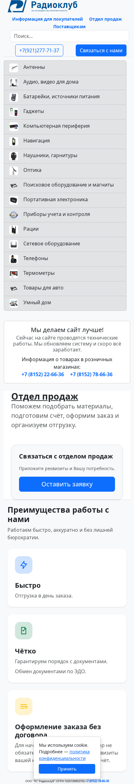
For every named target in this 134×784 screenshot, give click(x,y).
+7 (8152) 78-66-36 (91, 374)
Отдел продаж (105, 19)
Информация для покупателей (47, 19)
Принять (67, 769)
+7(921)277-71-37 (39, 50)
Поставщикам (69, 26)
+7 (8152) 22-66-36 (43, 374)
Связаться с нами (101, 50)
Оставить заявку (67, 484)
